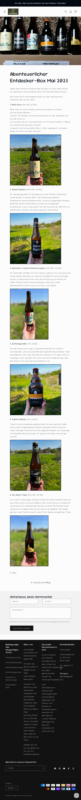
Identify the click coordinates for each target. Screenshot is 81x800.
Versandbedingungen (14, 662)
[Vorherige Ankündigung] (4, 3)
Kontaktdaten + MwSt (12, 686)
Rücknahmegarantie (13, 672)
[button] (4, 11)
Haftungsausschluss (13, 658)
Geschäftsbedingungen (14, 667)
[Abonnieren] (42, 768)
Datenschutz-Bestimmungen (11, 678)
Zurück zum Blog (42, 582)
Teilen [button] (14, 573)
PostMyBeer (14, 795)
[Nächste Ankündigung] (76, 3)
